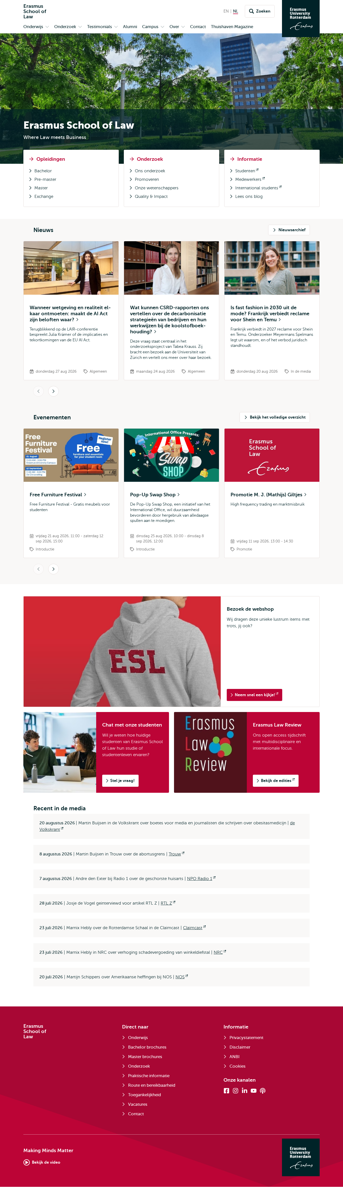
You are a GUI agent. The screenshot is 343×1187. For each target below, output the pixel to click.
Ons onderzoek (150, 171)
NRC (220, 952)
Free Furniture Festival (56, 495)
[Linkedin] (245, 1091)
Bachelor (43, 171)
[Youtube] (254, 1091)
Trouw (176, 854)
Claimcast (194, 927)
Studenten (242, 172)
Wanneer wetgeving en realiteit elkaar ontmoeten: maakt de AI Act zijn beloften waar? (70, 314)
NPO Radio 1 (201, 878)
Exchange (43, 196)
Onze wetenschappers (157, 188)
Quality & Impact (151, 196)
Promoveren (147, 179)
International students (254, 189)
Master (41, 188)
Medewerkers (245, 180)
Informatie (249, 159)
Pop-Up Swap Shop (153, 495)
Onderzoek (150, 159)
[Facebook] (226, 1091)
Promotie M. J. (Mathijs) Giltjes (267, 495)
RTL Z (168, 903)
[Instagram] (236, 1091)
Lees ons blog (249, 196)
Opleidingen (50, 159)
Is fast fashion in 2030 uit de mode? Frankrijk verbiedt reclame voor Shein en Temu (270, 314)
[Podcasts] (263, 1091)
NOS (182, 977)
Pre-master (45, 179)
